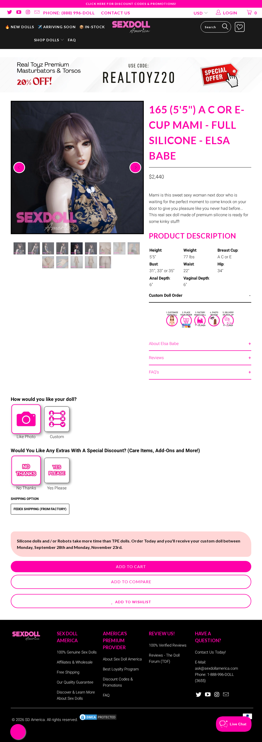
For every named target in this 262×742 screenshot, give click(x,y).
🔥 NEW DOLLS (19, 27)
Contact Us (115, 12)
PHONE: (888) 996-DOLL (69, 12)
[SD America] (131, 26)
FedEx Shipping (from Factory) (40, 509)
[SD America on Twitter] (9, 12)
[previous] (19, 167)
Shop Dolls (47, 40)
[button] (131, 601)
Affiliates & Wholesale (75, 662)
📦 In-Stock (92, 27)
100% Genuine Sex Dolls (77, 652)
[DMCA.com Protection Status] (98, 719)
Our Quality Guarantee (75, 682)
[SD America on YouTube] (18, 12)
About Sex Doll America (122, 659)
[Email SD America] (37, 12)
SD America (35, 719)
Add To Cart (131, 566)
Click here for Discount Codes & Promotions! (131, 4)
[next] (135, 167)
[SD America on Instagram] (27, 12)
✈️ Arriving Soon (57, 27)
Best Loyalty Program (121, 669)
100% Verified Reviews (168, 645)
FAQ (72, 40)
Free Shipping (68, 672)
